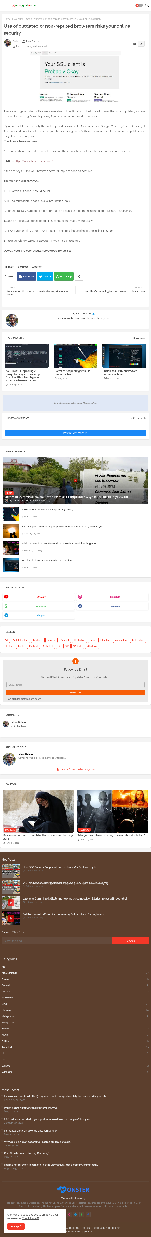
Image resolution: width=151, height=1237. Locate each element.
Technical (22, 266)
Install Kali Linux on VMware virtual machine (120, 373)
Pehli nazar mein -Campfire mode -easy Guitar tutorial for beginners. (60, 543)
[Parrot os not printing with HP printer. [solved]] (11, 514)
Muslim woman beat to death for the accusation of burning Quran (38, 837)
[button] (139, 5)
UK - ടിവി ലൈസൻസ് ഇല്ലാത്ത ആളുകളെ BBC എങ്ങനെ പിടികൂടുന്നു (65, 882)
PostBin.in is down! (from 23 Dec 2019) (26, 1153)
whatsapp (41, 606)
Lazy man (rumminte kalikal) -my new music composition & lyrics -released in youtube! (75, 898)
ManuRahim (82, 314)
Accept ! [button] (16, 1226)
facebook (115, 606)
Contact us (72, 1227)
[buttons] (69, 1214)
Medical (9, 646)
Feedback (99, 1227)
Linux (92, 640)
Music (21, 646)
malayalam (121, 640)
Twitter (47, 276)
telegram (41, 615)
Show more (139, 338)
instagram (115, 597)
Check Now (29, 1218)
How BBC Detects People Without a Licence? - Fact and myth (59, 867)
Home (7, 19)
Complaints (113, 1227)
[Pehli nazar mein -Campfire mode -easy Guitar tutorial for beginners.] (11, 548)
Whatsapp (66, 276)
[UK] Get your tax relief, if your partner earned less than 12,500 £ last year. (63, 526)
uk (59, 646)
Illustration (79, 640)
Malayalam (138, 640)
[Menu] (5, 5)
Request (86, 1227)
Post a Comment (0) (75, 433)
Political (33, 646)
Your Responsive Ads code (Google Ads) (75, 403)
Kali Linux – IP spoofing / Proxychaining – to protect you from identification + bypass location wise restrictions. (24, 376)
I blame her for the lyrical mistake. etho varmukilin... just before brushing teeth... (51, 1164)
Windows (92, 646)
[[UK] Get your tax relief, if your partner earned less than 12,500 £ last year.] (11, 531)
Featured (38, 640)
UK (67, 646)
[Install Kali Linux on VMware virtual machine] (11, 565)
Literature (105, 640)
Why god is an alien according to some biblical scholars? (111, 835)
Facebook (28, 276)
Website (18, 19)
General (65, 640)
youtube (41, 597)
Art (6, 640)
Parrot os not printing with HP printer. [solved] (72, 373)
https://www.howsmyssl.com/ (34, 161)
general (52, 640)
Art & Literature (20, 640)
